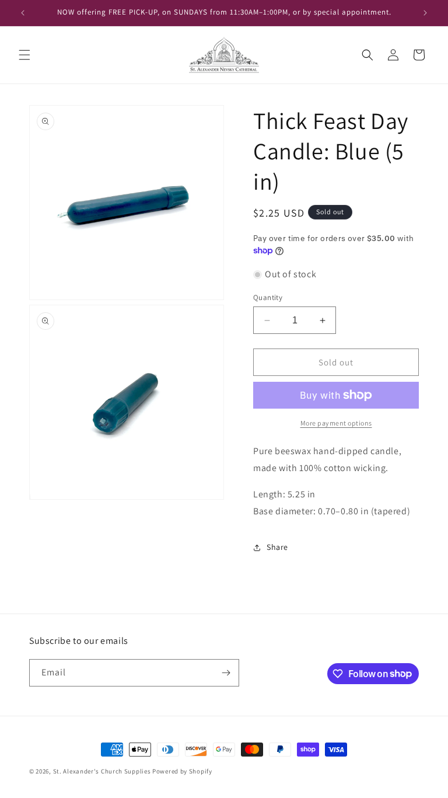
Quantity (267, 297)
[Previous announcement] (23, 13)
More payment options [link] (336, 423)
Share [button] (277, 547)
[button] (24, 55)
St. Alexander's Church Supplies (102, 771)
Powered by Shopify (182, 771)
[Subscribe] (226, 673)
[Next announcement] (425, 13)
